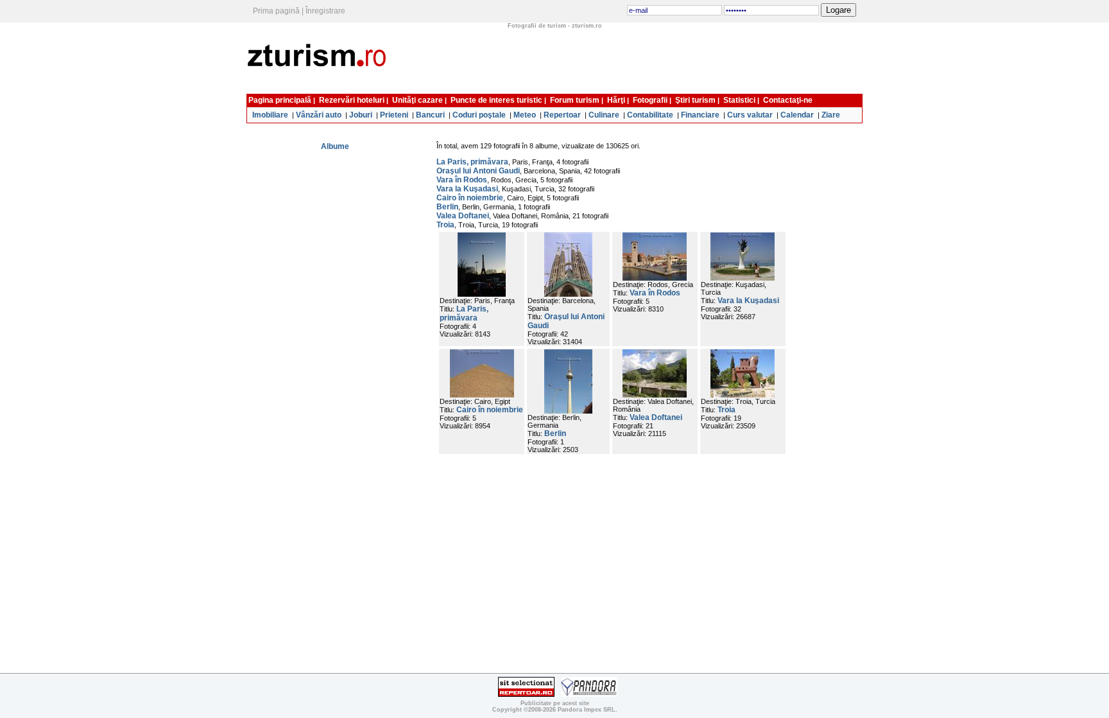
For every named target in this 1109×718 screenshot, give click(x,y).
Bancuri (430, 114)
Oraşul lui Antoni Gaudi (478, 170)
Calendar (797, 114)
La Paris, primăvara (472, 161)
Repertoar (562, 114)
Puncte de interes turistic (496, 100)
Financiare (700, 114)
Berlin (447, 206)
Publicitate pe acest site (554, 703)
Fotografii (650, 100)
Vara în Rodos (461, 179)
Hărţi (616, 100)
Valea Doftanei (462, 215)
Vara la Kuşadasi (467, 188)
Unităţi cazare (417, 100)
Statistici (739, 100)
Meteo (524, 114)
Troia (445, 224)
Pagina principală (279, 100)
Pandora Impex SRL (586, 709)
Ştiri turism (695, 100)
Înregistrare (325, 10)
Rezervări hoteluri (351, 100)
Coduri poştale (479, 114)
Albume (335, 146)
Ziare (830, 114)
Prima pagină (276, 10)
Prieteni (394, 114)
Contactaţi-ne (787, 100)
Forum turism (574, 100)
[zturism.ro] (319, 86)
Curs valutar (750, 114)
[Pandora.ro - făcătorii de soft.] (589, 694)
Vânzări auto (318, 114)
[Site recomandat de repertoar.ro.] (526, 694)
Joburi (360, 114)
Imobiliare (270, 114)
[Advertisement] (630, 60)
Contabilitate (650, 114)
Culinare (604, 114)
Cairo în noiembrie (469, 197)
